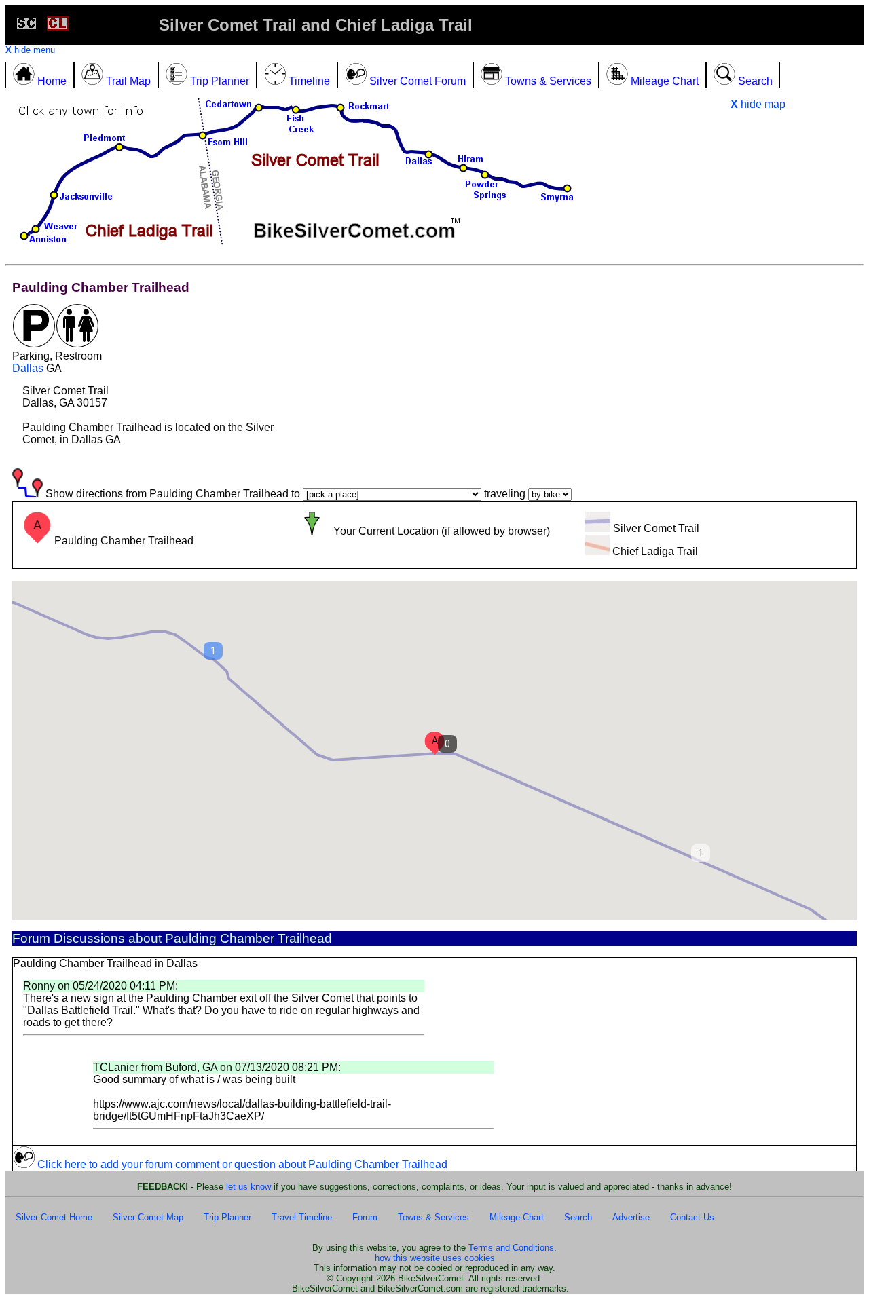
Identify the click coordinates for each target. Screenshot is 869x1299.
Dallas (27, 368)
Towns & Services (433, 1217)
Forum (364, 1217)
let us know (248, 1187)
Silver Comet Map (148, 1217)
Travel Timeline (302, 1217)
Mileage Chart (516, 1217)
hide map (758, 104)
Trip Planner (227, 1217)
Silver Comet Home (54, 1217)
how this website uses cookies (435, 1258)
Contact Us (692, 1217)
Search (578, 1217)
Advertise (631, 1217)
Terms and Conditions (511, 1248)
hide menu (30, 50)
